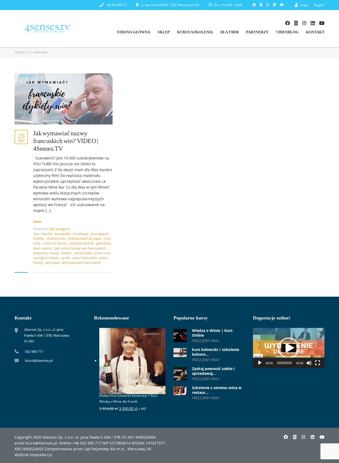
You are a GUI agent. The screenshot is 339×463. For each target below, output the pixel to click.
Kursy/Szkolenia (195, 32)
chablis (39, 238)
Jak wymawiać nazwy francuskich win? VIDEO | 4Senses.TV (65, 141)
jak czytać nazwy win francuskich (80, 248)
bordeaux (81, 233)
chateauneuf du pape (85, 238)
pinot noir (103, 253)
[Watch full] (64, 98)
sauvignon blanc (46, 257)
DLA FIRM (229, 32)
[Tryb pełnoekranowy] (317, 363)
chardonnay (56, 238)
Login (304, 5)
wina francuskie (84, 257)
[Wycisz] (309, 363)
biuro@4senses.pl (39, 360)
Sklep (164, 32)
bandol (47, 233)
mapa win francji (46, 253)
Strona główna (133, 32)
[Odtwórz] (259, 363)
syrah (66, 257)
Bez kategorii (60, 228)
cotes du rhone (55, 243)
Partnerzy (257, 32)
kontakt (315, 32)
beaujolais (63, 233)
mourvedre (83, 253)
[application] (288, 348)
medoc (67, 253)
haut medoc (43, 248)
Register (319, 5)
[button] (288, 348)
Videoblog (287, 32)
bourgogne (100, 233)
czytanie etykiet (82, 243)
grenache (103, 243)
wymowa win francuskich (81, 262)
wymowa (52, 262)
